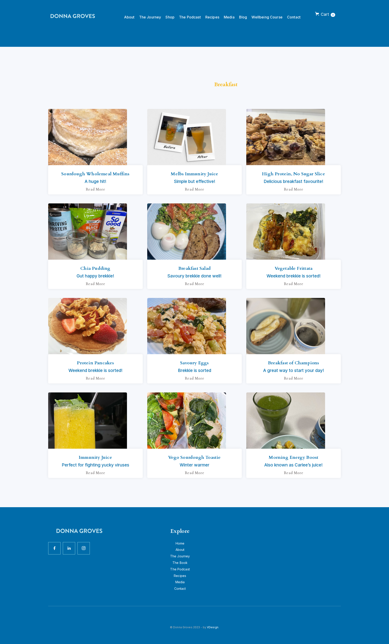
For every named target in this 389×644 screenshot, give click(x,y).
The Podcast (190, 17)
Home (180, 543)
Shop (169, 17)
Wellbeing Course (267, 17)
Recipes (212, 17)
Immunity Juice (95, 457)
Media (229, 17)
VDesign (212, 627)
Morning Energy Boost (293, 457)
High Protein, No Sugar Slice (293, 174)
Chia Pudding (95, 268)
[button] (325, 14)
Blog (243, 17)
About (129, 17)
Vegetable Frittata (294, 268)
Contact (294, 17)
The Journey (150, 17)
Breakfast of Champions (293, 363)
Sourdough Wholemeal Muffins (95, 174)
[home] (71, 16)
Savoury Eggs (194, 363)
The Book (180, 563)
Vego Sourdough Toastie (194, 457)
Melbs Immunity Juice (194, 174)
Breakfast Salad (194, 268)
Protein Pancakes (95, 363)
